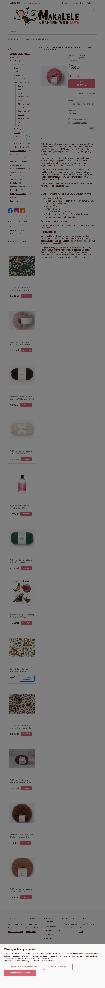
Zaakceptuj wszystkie (20, 973)
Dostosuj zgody (58, 967)
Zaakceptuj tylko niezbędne (24, 967)
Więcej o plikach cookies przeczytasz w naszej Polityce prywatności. (30, 961)
